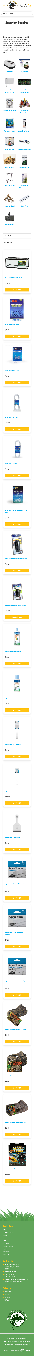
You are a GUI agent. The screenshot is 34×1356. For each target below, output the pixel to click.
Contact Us (6, 1254)
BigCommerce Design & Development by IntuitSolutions (17, 1343)
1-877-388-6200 (10, 1277)
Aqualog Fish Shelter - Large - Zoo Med (15, 1029)
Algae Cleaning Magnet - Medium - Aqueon (16, 558)
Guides (5, 1235)
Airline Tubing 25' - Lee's (11, 417)
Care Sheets (6, 1243)
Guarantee (6, 1252)
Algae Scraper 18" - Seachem (12, 791)
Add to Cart (17, 290)
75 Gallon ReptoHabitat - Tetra (13, 277)
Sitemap (17, 1344)
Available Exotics (8, 1232)
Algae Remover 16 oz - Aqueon (13, 651)
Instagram (8, 1297)
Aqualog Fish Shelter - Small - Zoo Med (15, 1076)
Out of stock (17, 617)
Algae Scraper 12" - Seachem (12, 744)
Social (4, 1241)
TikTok (7, 1300)
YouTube (7, 1294)
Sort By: (6, 242)
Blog (4, 1238)
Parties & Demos (8, 1246)
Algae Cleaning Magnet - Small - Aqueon (15, 605)
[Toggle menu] (4, 5)
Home (4, 1229)
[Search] (30, 13)
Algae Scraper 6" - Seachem (12, 837)
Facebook (8, 1292)
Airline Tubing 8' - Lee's (11, 463)
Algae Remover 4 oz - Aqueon (12, 698)
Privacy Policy (25, 1344)
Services (5, 1249)
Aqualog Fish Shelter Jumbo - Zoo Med (15, 1122)
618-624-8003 (9, 1274)
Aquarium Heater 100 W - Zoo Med (14, 1169)
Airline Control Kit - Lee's (12, 324)
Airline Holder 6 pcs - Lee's (12, 370)
